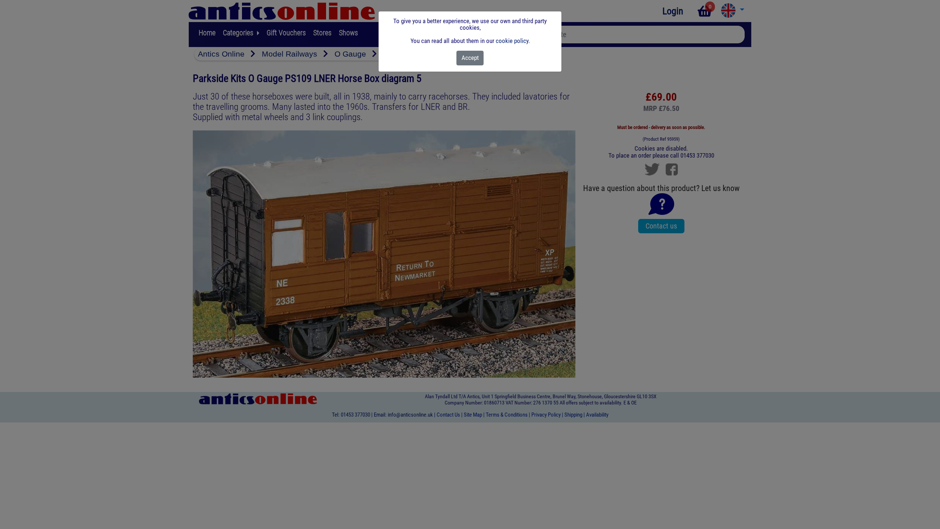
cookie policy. (513, 40)
